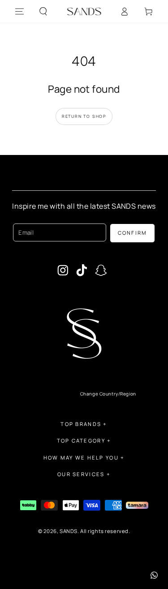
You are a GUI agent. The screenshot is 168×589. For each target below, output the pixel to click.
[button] (43, 11)
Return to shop (84, 116)
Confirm (132, 232)
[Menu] (19, 11)
